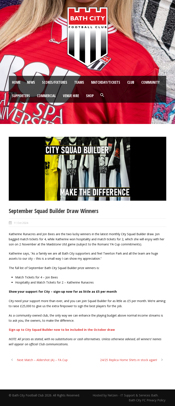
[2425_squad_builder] (87, 169)
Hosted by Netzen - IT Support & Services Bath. (125, 395)
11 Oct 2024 (21, 223)
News (31, 82)
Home (16, 82)
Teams (79, 82)
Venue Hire (71, 95)
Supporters (21, 95)
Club (130, 82)
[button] (102, 95)
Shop (90, 95)
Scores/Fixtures (54, 82)
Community (150, 82)
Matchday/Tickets (105, 82)
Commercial (46, 95)
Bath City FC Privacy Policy (147, 400)
